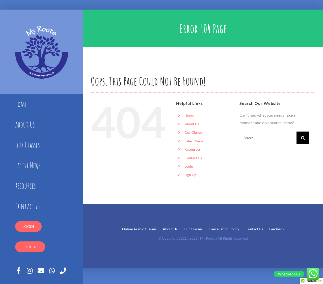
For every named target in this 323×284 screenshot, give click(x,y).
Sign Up (190, 175)
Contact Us (193, 158)
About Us (191, 124)
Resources (192, 149)
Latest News (193, 141)
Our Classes (193, 132)
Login (188, 166)
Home (189, 115)
